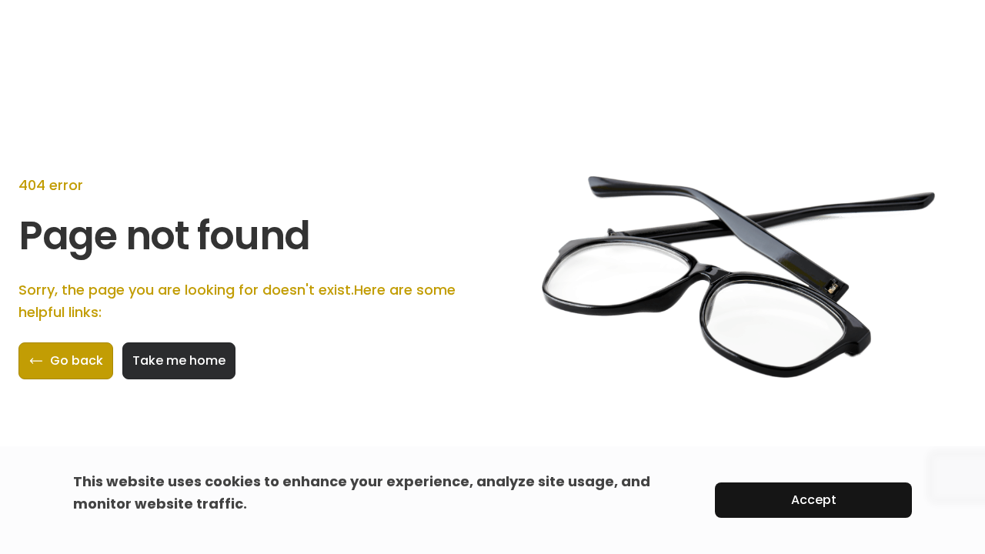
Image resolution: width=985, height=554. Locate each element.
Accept (813, 500)
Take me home (178, 360)
